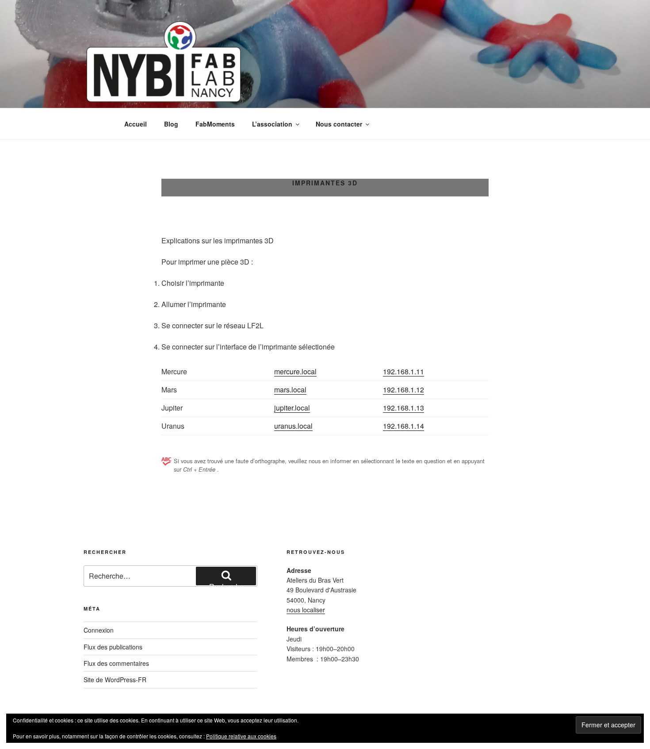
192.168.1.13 (403, 408)
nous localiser (306, 609)
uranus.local (293, 426)
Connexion (99, 630)
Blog (171, 123)
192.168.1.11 (403, 371)
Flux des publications (113, 646)
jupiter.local (292, 408)
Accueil (135, 123)
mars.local (290, 389)
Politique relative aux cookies (241, 736)
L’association (272, 123)
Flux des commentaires (116, 663)
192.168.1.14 (403, 426)
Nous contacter (339, 123)
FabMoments (215, 123)
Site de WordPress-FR (115, 679)
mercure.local (295, 371)
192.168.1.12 (403, 389)
